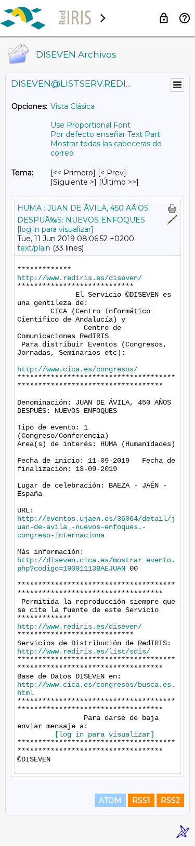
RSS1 (141, 800)
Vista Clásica (72, 106)
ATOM (110, 800)
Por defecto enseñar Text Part (105, 134)
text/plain (33, 248)
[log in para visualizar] (55, 229)
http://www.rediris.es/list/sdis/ (83, 651)
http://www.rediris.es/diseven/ (79, 278)
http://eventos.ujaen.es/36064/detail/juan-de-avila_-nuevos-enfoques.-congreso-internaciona (96, 527)
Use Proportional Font (90, 125)
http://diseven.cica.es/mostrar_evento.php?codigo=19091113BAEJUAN (96, 564)
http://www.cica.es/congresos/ (77, 369)
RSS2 (170, 800)
